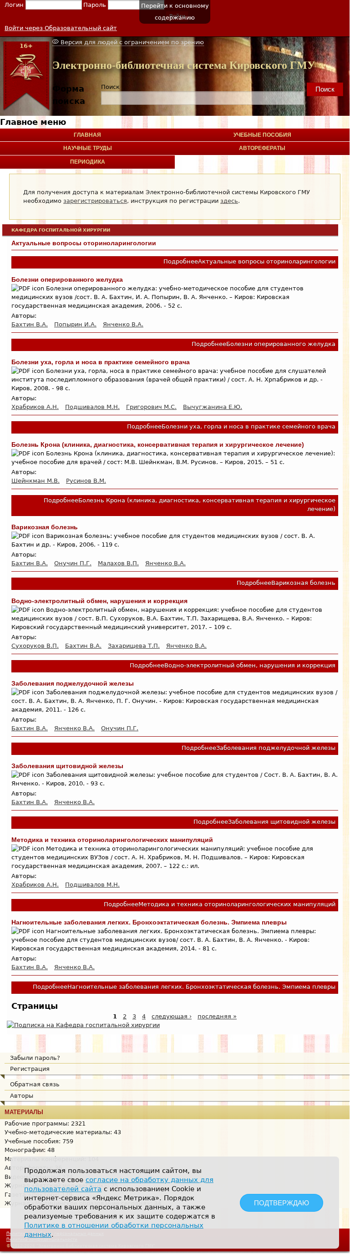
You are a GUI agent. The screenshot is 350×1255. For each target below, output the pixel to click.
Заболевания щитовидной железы (67, 766)
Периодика (87, 162)
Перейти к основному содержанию (175, 11)
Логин (15, 4)
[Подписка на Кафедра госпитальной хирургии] (83, 1025)
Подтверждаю (281, 1203)
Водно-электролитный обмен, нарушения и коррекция (99, 600)
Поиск (110, 86)
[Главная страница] (26, 109)
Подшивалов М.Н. (92, 406)
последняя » (217, 1016)
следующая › (172, 1016)
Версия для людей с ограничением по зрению (131, 42)
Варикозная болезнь (44, 527)
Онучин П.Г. (72, 563)
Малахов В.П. (118, 563)
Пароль (95, 4)
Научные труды (87, 148)
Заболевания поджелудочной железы (72, 683)
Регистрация (30, 1068)
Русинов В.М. (86, 480)
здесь (229, 200)
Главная (87, 135)
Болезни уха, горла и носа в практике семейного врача (100, 362)
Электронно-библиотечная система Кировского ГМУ (183, 65)
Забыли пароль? (35, 1057)
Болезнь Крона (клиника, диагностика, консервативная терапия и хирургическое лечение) (157, 444)
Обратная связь (35, 1084)
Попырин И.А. (75, 324)
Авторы (21, 1095)
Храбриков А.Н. (35, 406)
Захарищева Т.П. (134, 645)
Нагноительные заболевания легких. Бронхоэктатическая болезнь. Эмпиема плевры (149, 922)
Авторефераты (262, 148)
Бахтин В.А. (29, 324)
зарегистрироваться (95, 200)
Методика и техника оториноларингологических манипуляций (112, 839)
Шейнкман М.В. (35, 480)
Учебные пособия (262, 135)
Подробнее (249, 261)
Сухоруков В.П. (35, 645)
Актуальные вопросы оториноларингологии (83, 243)
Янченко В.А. (123, 324)
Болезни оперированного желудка (67, 279)
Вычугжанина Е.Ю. (212, 406)
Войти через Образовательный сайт (61, 28)
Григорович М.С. (151, 406)
